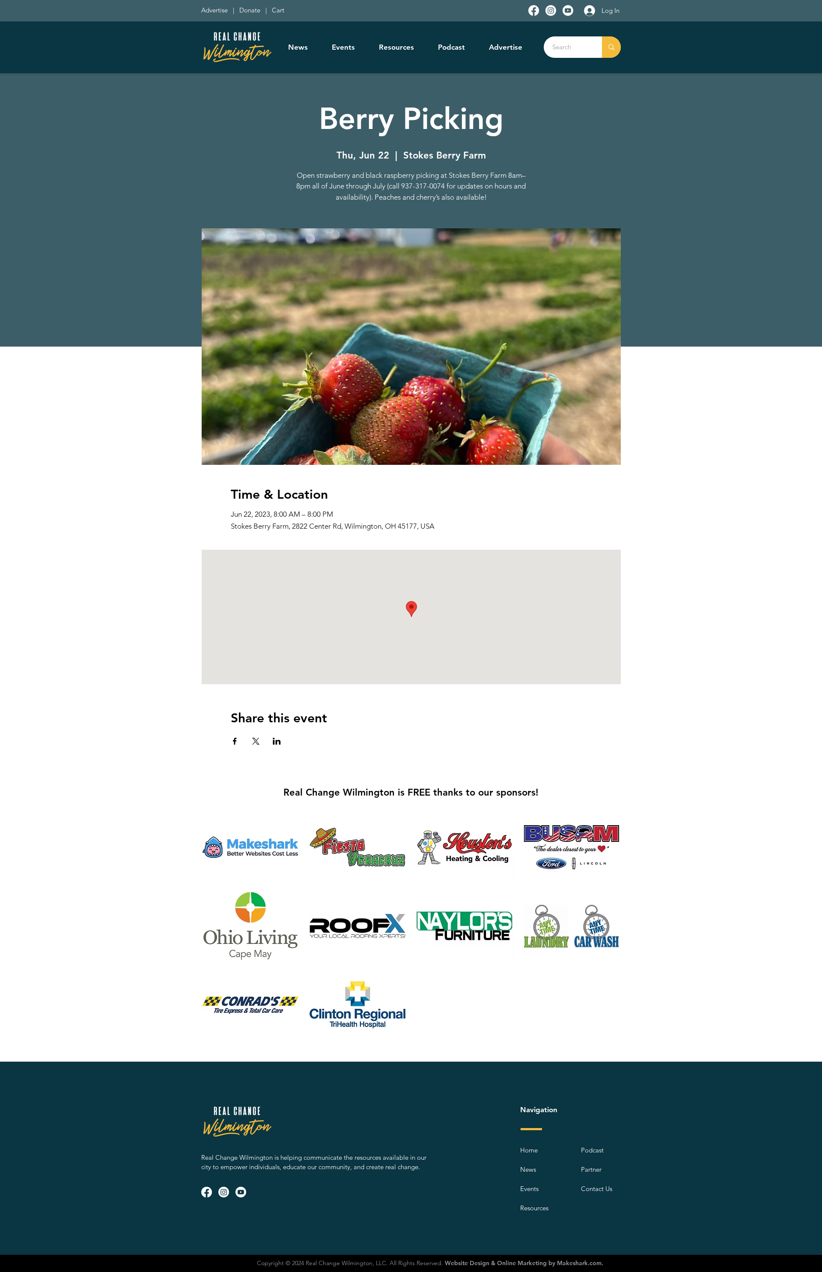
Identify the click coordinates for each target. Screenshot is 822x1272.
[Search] (611, 47)
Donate (251, 10)
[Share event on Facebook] (235, 741)
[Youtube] (568, 10)
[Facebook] (533, 10)
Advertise (215, 10)
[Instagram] (550, 10)
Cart (278, 10)
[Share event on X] (256, 741)
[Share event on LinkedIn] (277, 741)
